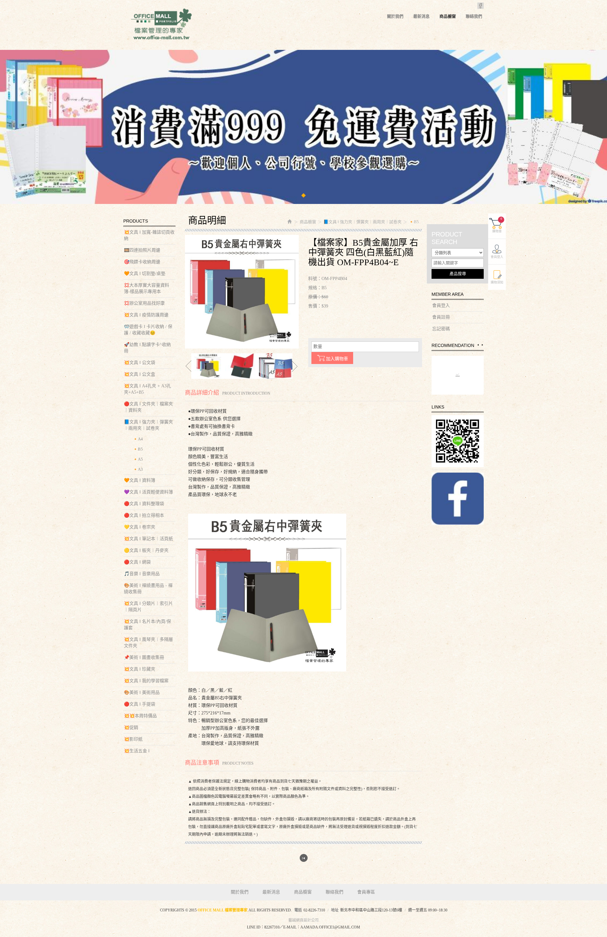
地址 (335, 910)
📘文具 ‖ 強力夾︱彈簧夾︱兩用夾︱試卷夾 (148, 425)
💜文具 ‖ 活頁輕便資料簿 (148, 492)
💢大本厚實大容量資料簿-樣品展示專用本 (146, 288)
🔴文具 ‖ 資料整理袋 (144, 503)
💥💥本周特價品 (140, 715)
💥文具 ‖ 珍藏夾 (139, 669)
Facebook (480, 6)
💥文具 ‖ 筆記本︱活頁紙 (148, 538)
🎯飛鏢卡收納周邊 (142, 262)
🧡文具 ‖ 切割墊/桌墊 (144, 273)
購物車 (497, 225)
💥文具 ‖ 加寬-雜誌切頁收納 (149, 235)
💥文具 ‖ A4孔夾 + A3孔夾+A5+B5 (147, 389)
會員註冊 (441, 317)
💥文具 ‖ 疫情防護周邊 (146, 315)
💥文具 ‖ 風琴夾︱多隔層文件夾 (148, 642)
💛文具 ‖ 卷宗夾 (139, 527)
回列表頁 (304, 858)
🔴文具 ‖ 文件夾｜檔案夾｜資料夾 (148, 407)
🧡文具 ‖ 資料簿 (139, 480)
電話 (298, 910)
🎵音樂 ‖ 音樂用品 (142, 573)
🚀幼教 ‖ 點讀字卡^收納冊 (147, 347)
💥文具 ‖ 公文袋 (139, 362)
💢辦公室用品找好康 (144, 303)
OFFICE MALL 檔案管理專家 (161, 25)
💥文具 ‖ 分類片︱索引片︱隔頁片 (148, 606)
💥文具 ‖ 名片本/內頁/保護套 (147, 624)
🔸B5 (138, 449)
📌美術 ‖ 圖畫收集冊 (144, 657)
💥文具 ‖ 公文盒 (139, 374)
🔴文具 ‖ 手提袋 (139, 704)
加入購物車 (337, 358)
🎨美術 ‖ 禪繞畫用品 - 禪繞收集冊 (148, 588)
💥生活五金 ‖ (137, 751)
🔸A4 (138, 439)
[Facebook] (458, 498)
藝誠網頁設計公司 (303, 920)
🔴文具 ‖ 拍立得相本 (144, 515)
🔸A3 (138, 469)
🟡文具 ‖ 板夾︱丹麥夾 (146, 550)
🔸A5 (138, 459)
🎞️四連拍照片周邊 (142, 250)
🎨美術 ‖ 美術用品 (142, 692)
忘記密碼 (441, 328)
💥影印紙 (133, 739)
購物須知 (497, 282)
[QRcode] (458, 441)
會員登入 (441, 305)
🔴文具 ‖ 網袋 (137, 562)
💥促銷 (131, 727)
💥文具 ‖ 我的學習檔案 (146, 680)
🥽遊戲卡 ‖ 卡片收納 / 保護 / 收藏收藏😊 (148, 329)
